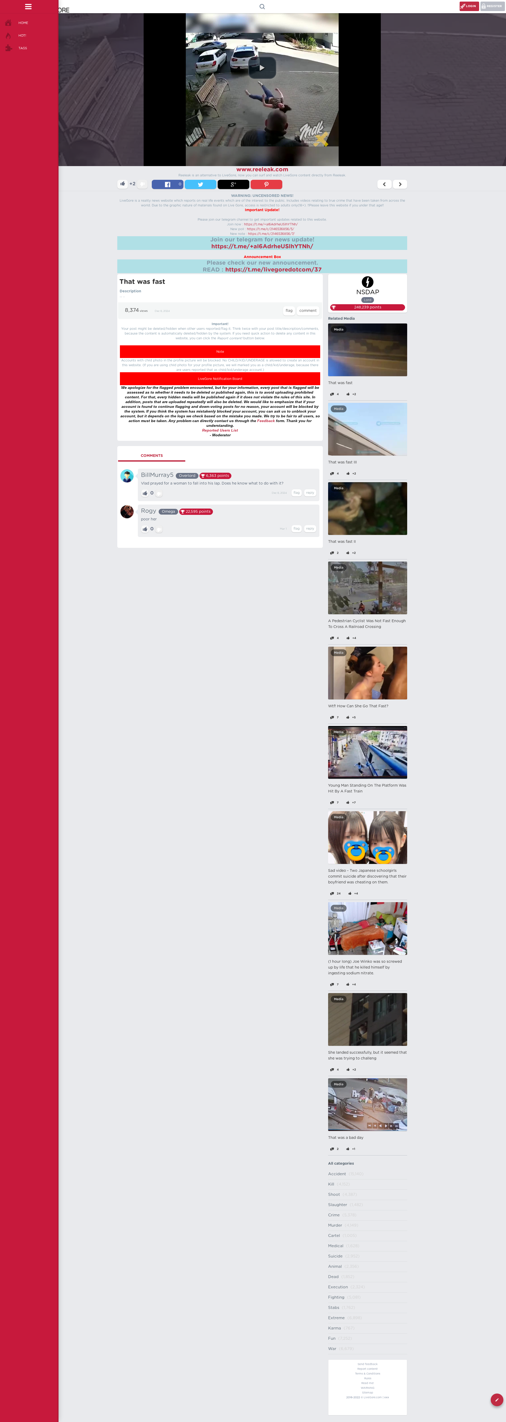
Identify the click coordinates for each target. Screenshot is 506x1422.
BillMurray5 (157, 475)
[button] (262, 68)
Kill (331, 1184)
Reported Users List (220, 430)
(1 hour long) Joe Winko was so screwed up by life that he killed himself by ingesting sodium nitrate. (365, 967)
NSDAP (367, 292)
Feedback (266, 421)
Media (338, 329)
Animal (335, 1267)
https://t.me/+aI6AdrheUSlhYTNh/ (271, 224)
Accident (337, 1174)
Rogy (148, 511)
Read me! (367, 1383)
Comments (152, 456)
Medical (335, 1246)
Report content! (367, 1369)
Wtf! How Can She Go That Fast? (358, 706)
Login (471, 6)
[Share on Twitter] (200, 184)
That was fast (340, 383)
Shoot (334, 1195)
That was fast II (342, 542)
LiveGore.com (373, 1397)
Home (23, 23)
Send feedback (368, 1364)
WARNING (367, 1388)
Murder (335, 1225)
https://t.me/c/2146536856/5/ (270, 229)
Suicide (335, 1256)
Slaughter (337, 1205)
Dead (333, 1277)
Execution (338, 1287)
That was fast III (342, 462)
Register (494, 6)
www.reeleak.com (262, 169)
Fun (331, 1339)
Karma (334, 1328)
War (332, 1349)
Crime (334, 1215)
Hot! (22, 35)
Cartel (334, 1236)
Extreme (336, 1318)
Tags (22, 48)
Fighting (336, 1297)
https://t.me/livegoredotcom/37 (273, 270)
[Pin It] (266, 184)
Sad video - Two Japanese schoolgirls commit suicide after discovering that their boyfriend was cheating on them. (367, 876)
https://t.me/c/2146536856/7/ (271, 233)
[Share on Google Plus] (233, 184)
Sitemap (367, 1392)
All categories (341, 1163)
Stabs (333, 1308)
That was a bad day (345, 1138)
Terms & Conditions (367, 1373)
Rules (367, 1378)
